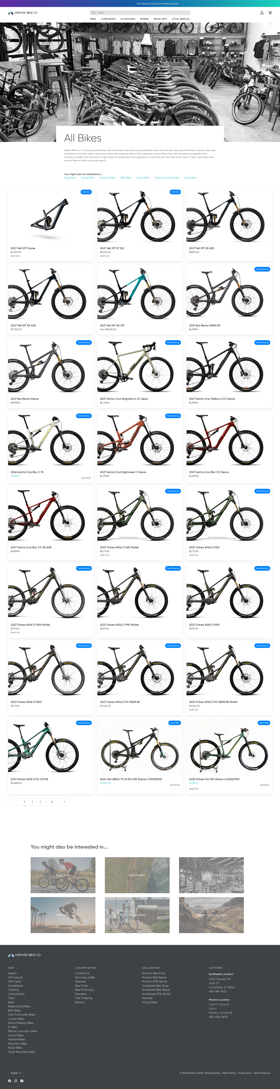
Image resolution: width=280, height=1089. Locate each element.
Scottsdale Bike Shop (155, 985)
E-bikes (12, 1027)
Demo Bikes (191, 177)
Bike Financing (84, 989)
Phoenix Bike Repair (154, 977)
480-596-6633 (218, 991)
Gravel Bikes (87, 177)
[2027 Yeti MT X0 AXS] (229, 216)
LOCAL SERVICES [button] (151, 968)
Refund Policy (229, 1073)
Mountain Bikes (107, 177)
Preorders (81, 994)
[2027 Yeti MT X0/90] (140, 293)
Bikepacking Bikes (19, 1006)
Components (16, 994)
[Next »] (64, 802)
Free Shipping (83, 998)
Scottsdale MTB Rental (156, 994)
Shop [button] (11, 968)
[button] (93, 19)
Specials (80, 981)
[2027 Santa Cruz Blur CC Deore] (229, 440)
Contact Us (82, 973)
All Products (15, 977)
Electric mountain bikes (167, 177)
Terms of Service (262, 1073)
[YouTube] (21, 1080)
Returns (80, 1002)
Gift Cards (14, 981)
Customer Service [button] (85, 968)
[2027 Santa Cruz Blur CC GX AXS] (50, 515)
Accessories (15, 985)
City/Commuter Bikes (21, 1014)
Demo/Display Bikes (21, 1022)
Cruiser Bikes (143, 177)
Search (12, 973)
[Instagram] (15, 1080)
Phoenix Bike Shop (153, 973)
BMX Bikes (126, 177)
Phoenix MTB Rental (154, 981)
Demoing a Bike (85, 977)
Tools (11, 998)
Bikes (11, 1002)
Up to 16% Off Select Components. (134, 3)
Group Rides (150, 1002)
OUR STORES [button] (215, 968)
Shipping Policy (213, 1073)
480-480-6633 (218, 1016)
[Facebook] (9, 1080)
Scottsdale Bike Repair (156, 989)
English (14, 1073)
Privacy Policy (245, 1073)
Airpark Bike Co (190, 1073)
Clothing (13, 989)
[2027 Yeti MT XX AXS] (50, 293)
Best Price (81, 985)
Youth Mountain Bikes (21, 1051)
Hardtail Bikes (16, 1039)
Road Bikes (70, 177)
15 (52, 801)
